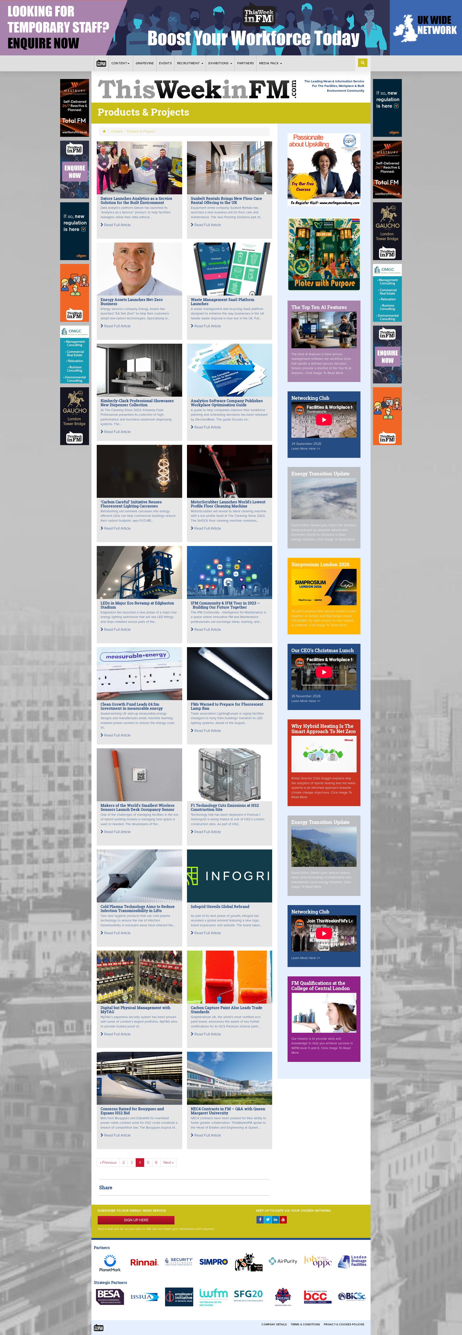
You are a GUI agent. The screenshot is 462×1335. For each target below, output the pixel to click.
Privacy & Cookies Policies (344, 1324)
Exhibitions (219, 63)
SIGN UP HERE (136, 1220)
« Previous (108, 1162)
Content (119, 63)
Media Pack (269, 63)
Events (165, 63)
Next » (168, 1162)
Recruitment (189, 63)
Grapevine (145, 63)
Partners (245, 63)
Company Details (274, 1324)
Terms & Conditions (305, 1324)
